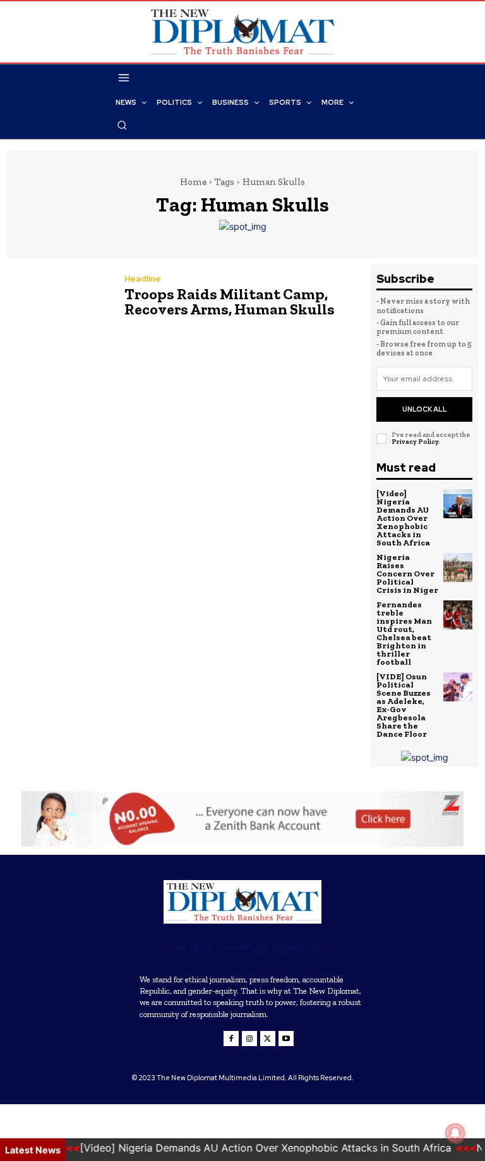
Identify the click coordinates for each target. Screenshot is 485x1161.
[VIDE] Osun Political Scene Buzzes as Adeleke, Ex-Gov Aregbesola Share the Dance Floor (403, 705)
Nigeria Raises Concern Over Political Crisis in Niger (407, 573)
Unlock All (424, 409)
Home (193, 182)
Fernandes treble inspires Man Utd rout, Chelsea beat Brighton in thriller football (404, 633)
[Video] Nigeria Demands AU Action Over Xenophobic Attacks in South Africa (403, 518)
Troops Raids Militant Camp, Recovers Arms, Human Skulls (229, 301)
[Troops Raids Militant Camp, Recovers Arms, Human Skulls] (59, 298)
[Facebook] (231, 1038)
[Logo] (242, 902)
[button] (122, 125)
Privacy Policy (415, 442)
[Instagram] (249, 1038)
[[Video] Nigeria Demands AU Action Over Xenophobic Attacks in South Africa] (457, 503)
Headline (142, 279)
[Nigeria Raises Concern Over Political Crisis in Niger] (457, 567)
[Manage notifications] (455, 1133)
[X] (267, 1038)
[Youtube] (286, 1038)
